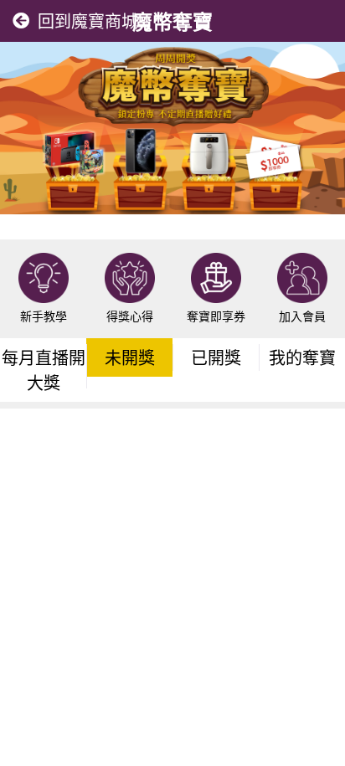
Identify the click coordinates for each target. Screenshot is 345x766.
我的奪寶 (302, 357)
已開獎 (216, 357)
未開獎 (130, 357)
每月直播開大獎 (43, 369)
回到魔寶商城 (88, 20)
